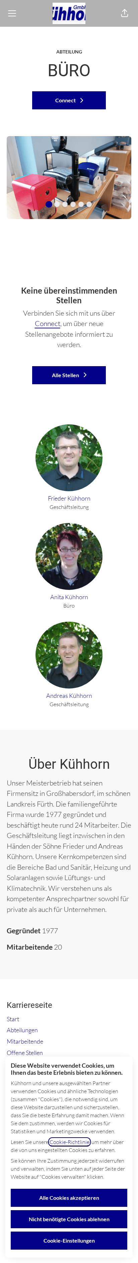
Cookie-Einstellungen (69, 1240)
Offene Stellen (25, 1052)
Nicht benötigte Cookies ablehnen (69, 1219)
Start (13, 1019)
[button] (124, 13)
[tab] (49, 204)
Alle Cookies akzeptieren (69, 1197)
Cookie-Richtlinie (69, 1142)
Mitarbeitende (25, 1041)
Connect (47, 323)
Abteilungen (22, 1030)
